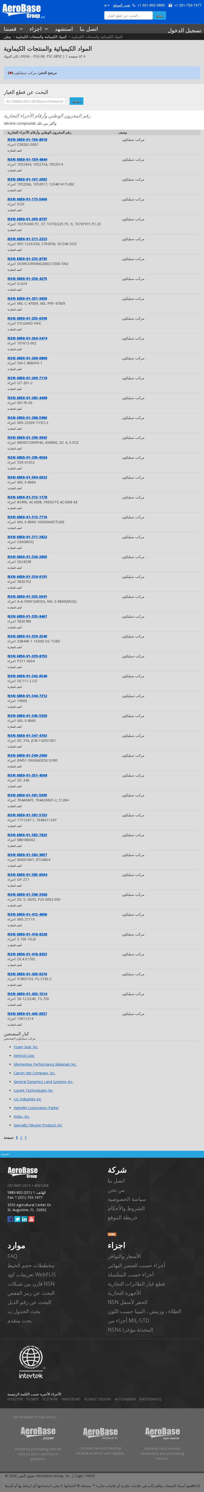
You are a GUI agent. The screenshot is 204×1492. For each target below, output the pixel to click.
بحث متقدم (19, 1320)
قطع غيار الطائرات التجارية (136, 1283)
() (10, 72)
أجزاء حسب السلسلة (131, 1274)
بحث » (76, 101)
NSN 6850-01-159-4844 (27, 159)
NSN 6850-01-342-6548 (27, 675)
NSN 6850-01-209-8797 (27, 219)
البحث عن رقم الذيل (29, 1302)
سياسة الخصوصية (127, 1198)
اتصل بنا (116, 1180)
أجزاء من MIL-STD (128, 1320)
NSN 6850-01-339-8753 (27, 656)
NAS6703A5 (71, 1399)
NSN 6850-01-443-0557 (27, 1013)
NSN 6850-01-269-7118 (27, 377)
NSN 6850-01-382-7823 (27, 834)
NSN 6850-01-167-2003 (27, 179)
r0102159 (15, 1399)
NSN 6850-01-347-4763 (27, 735)
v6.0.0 (195, 1485)
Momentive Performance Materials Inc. (45, 1064)
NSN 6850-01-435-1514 (27, 993)
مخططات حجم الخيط (30, 1265)
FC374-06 (50, 1399)
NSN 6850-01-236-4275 (27, 278)
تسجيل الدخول (185, 30)
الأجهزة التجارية (124, 1292)
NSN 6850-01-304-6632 (27, 477)
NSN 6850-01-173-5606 (27, 199)
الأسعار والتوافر (124, 1256)
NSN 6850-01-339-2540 (27, 636)
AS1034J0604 (125, 1399)
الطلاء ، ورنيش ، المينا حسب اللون (144, 1311)
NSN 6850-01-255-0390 (27, 318)
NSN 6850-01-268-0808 (27, 358)
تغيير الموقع (121, 4)
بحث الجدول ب (24, 1311)
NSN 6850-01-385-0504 (27, 874)
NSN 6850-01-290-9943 (27, 437)
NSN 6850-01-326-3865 (27, 556)
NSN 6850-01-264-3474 (27, 338)
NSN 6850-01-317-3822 (27, 536)
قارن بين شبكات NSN (31, 1283)
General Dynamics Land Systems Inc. (43, 1081)
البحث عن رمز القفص (31, 1292)
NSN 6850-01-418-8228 (27, 934)
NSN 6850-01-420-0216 (27, 973)
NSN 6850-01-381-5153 (27, 815)
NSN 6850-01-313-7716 (27, 517)
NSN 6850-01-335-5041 (27, 596)
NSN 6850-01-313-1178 (27, 497)
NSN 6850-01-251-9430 (27, 298)
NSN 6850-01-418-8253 (27, 954)
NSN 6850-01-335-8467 (27, 616)
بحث (159, 15)
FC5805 (32, 1399)
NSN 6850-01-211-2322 (27, 238)
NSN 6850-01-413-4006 (27, 914)
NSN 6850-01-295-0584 (27, 457)
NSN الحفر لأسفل (128, 1302)
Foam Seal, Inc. (26, 1046)
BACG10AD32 (150, 1399)
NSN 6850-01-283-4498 (27, 397)
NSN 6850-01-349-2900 (27, 755)
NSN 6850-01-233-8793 (27, 258)
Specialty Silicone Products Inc (38, 1125)
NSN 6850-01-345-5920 (27, 715)
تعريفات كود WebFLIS (31, 1274)
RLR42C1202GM (97, 1399)
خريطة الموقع (123, 1217)
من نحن (116, 1189)
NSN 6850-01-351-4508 (27, 775)
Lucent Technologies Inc (33, 1090)
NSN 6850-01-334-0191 (27, 576)
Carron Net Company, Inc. (34, 1073)
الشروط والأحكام (126, 1208)
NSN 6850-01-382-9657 (27, 854)
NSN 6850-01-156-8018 (27, 139)
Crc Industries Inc (27, 1099)
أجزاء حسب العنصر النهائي (136, 1265)
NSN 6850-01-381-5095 (27, 795)
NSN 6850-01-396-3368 (27, 894)
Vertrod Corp (24, 1055)
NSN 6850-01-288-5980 (27, 417)
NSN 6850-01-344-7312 (27, 695)
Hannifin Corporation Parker (36, 1107)
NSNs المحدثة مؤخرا (130, 1329)
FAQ (12, 1256)
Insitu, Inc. (22, 1116)
